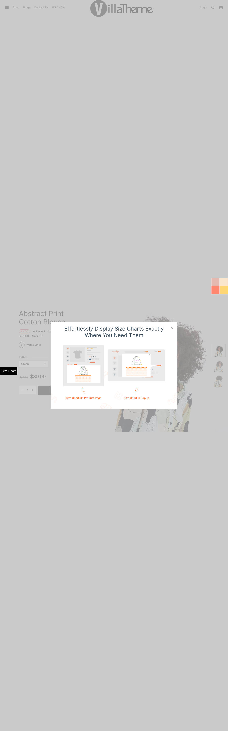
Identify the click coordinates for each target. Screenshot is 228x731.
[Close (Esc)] (172, 328)
